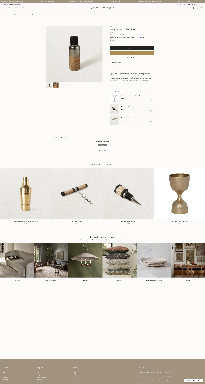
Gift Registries (196, 4)
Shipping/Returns (41, 377)
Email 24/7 (39, 379)
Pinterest (73, 377)
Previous (46, 53)
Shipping (112, 35)
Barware (10, 14)
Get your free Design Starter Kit (47, 1)
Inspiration (5, 379)
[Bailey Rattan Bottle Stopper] (114, 109)
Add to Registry (131, 57)
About (4, 372)
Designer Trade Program (183, 4)
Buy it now (132, 52)
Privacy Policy (157, 380)
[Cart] (201, 8)
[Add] (151, 100)
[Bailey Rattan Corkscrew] (114, 120)
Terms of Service (163, 380)
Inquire (4, 382)
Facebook (73, 375)
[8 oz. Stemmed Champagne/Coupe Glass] (114, 98)
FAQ (38, 372)
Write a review (102, 145)
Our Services (6, 375)
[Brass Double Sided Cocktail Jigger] (179, 193)
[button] (10, 8)
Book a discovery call (193, 380)
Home (5, 14)
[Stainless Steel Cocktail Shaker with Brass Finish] (25, 193)
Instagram (73, 372)
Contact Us (40, 382)
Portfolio (5, 377)
